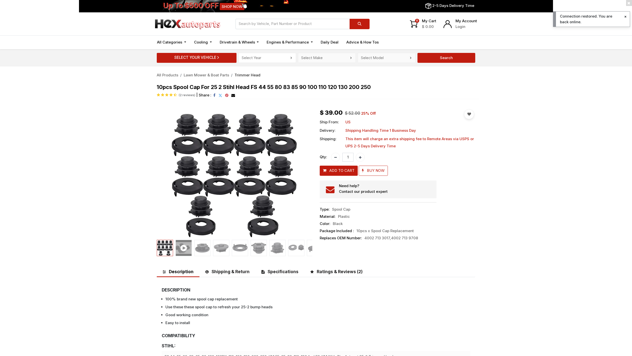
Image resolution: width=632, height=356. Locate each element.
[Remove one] (335, 157)
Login (460, 26)
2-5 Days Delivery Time (453, 5)
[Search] (360, 24)
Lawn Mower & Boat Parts (206, 75)
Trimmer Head (247, 75)
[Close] (625, 17)
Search (446, 57)
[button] (168, 174)
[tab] (178, 271)
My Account (466, 21)
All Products (167, 75)
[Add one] (360, 157)
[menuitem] (329, 42)
